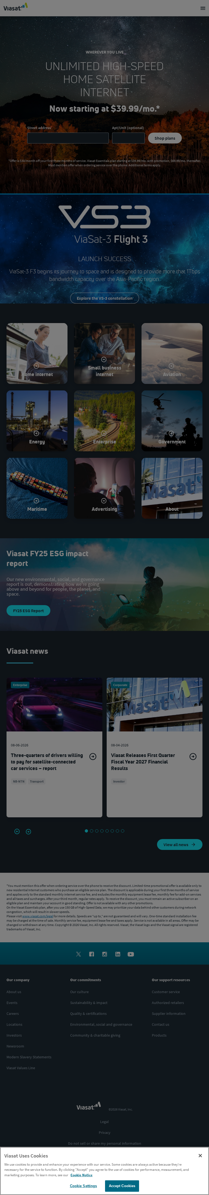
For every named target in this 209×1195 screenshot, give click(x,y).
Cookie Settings (83, 1186)
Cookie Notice (81, 1175)
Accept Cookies (122, 1186)
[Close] (200, 1156)
